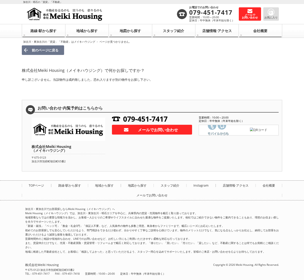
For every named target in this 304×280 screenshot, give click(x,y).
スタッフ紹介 (173, 30)
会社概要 (260, 30)
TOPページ (36, 185)
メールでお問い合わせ (158, 129)
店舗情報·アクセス (217, 30)
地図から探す (130, 30)
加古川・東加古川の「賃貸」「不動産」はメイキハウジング (59, 42)
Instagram (201, 185)
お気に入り (271, 17)
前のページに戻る (45, 50)
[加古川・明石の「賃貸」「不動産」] (100, 14)
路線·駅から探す (43, 30)
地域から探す (87, 30)
